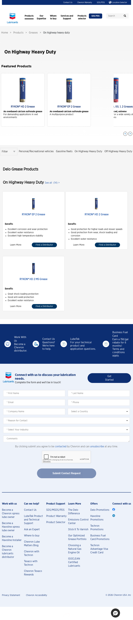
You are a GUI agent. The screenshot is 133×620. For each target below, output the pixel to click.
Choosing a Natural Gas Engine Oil (74, 549)
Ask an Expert (32, 529)
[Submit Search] (125, 16)
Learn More (15, 245)
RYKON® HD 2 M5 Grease (33, 279)
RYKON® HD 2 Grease (97, 214)
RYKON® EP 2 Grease (33, 214)
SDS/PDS (101, 2)
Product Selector (55, 522)
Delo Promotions (99, 510)
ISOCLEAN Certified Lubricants (74, 562)
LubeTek (74, 339)
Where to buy (31, 535)
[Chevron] (12, 23)
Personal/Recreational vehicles (36, 151)
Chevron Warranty (84, 2)
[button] (115, 613)
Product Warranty (56, 516)
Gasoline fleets (64, 151)
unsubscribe (97, 446)
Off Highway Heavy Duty (118, 151)
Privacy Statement (11, 595)
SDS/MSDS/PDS (55, 510)
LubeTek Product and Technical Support (33, 520)
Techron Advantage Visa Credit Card (99, 549)
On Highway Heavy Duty (88, 151)
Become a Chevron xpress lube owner (10, 513)
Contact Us (67, 2)
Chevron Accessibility (36, 595)
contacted (60, 446)
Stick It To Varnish (78, 529)
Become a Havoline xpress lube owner (11, 527)
